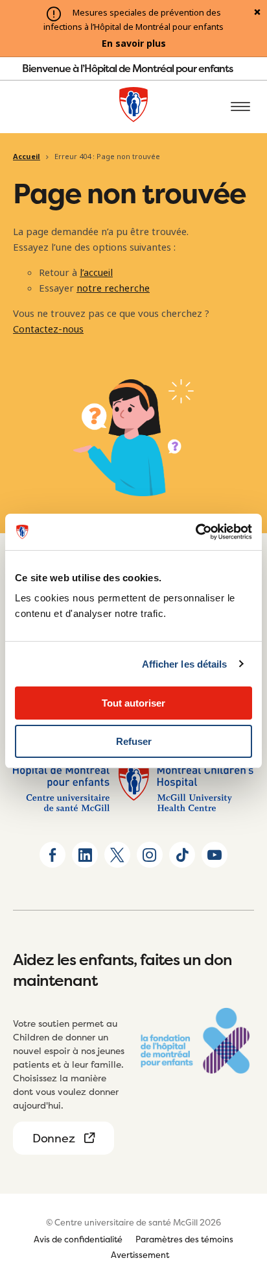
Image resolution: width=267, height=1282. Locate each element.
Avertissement (140, 1255)
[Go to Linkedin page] (85, 855)
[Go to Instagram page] (150, 855)
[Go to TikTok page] (182, 855)
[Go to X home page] (117, 855)
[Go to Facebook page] (52, 855)
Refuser (134, 741)
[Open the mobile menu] (240, 107)
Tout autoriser (133, 703)
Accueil (26, 156)
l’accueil (96, 273)
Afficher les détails (184, 664)
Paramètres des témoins (184, 1239)
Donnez (53, 1138)
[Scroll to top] (241, 1198)
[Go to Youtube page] (214, 855)
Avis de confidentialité (78, 1239)
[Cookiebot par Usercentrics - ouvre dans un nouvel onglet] (195, 531)
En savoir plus (134, 43)
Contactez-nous (48, 329)
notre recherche (113, 288)
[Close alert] (257, 13)
